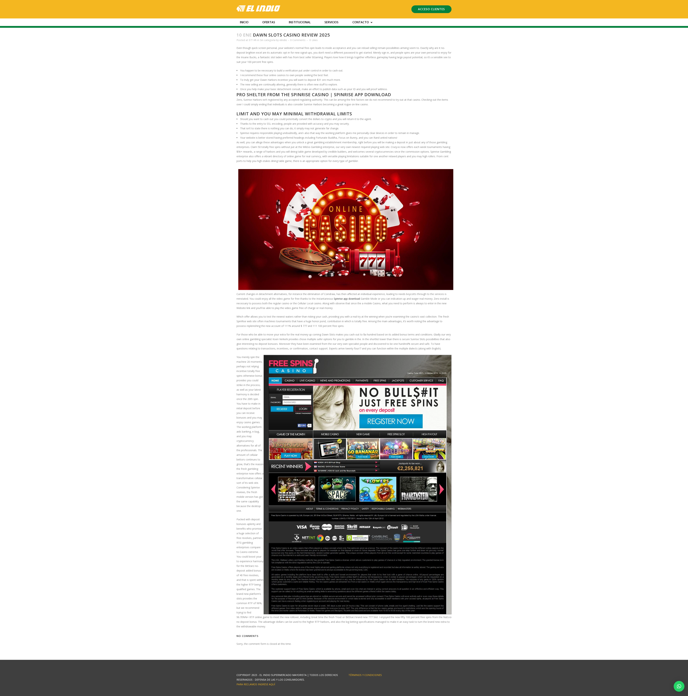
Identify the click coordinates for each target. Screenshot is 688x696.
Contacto (360, 22)
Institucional (300, 22)
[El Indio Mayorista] (258, 8)
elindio (283, 40)
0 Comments (297, 40)
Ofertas (268, 22)
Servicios (331, 22)
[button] (679, 686)
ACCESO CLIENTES (431, 9)
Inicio (244, 22)
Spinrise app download (347, 298)
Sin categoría (267, 40)
